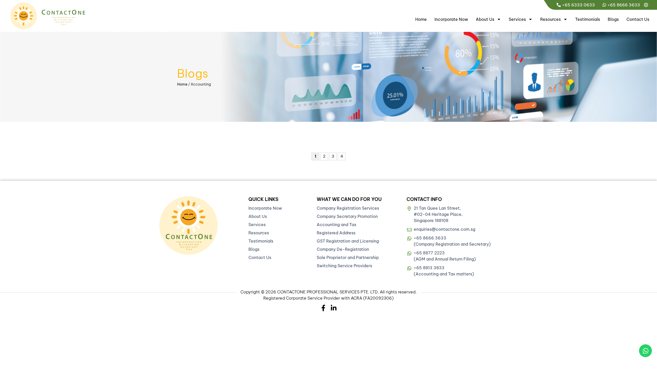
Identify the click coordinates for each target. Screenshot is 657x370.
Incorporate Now (451, 19)
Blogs (613, 19)
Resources (550, 19)
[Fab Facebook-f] (323, 308)
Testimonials (587, 19)
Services (517, 19)
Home (421, 19)
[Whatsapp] (645, 350)
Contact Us (637, 19)
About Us (485, 19)
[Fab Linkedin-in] (334, 308)
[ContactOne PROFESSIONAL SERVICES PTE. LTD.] (188, 225)
